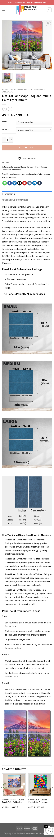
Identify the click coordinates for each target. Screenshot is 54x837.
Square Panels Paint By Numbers (26, 89)
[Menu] (3, 9)
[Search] (49, 10)
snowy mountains (9, 177)
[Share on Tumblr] (39, 183)
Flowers (10, 174)
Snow (39, 167)
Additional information (15, 200)
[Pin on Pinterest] (24, 183)
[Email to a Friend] (19, 183)
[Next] (47, 45)
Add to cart (27, 147)
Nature (23, 167)
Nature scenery (44, 174)
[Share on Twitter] (14, 183)
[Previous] (6, 45)
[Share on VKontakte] (29, 183)
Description (8, 194)
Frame (5, 129)
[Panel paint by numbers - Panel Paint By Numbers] (27, 10)
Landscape (7, 92)
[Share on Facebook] (9, 183)
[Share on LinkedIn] (34, 183)
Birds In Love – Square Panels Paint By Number (38, 801)
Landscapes (18, 174)
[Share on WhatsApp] (4, 183)
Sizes (5, 122)
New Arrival (31, 167)
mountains (27, 174)
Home (5, 89)
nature (34, 174)
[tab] (27, 194)
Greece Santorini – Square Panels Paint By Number (13, 801)
